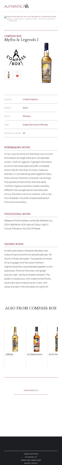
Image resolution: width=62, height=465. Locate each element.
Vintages (13, 20)
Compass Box (31, 19)
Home (9, 19)
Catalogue (19, 19)
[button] (16, 6)
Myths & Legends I (47, 19)
